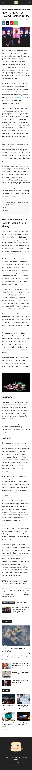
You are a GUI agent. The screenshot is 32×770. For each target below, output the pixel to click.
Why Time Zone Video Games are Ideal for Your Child (23, 593)
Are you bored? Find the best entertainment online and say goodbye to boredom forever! (9, 593)
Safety (3, 702)
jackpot (25, 581)
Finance (19, 9)
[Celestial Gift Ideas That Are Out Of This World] (16, 635)
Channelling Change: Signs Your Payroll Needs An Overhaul (22, 707)
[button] (29, 2)
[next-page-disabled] (6, 616)
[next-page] (6, 730)
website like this (20, 97)
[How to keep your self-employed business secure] (8, 716)
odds (11, 583)
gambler (9, 581)
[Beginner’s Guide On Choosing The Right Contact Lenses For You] (6, 666)
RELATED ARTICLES (8, 603)
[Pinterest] (12, 23)
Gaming (24, 9)
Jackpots (5, 207)
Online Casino (18, 583)
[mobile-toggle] (3, 2)
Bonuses (5, 210)
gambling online (17, 581)
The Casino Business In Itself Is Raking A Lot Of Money (15, 203)
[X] (7, 23)
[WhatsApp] (16, 23)
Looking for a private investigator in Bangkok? (7, 707)
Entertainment (13, 9)
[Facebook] (3, 23)
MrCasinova (5, 583)
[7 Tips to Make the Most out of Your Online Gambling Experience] (6, 683)
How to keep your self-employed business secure (8, 724)
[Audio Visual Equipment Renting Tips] (23, 716)
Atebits (5, 19)
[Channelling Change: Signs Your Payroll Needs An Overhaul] (23, 699)
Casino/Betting (10, 6)
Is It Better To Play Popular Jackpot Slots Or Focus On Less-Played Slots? (20, 610)
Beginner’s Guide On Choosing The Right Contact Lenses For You (20, 665)
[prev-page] (3, 616)
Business (19, 702)
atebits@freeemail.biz (19, 763)
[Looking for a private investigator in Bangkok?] (8, 699)
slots (24, 583)
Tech (28, 9)
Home (3, 6)
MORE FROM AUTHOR (22, 603)
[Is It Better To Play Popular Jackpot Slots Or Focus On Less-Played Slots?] (6, 610)
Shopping (4, 645)
